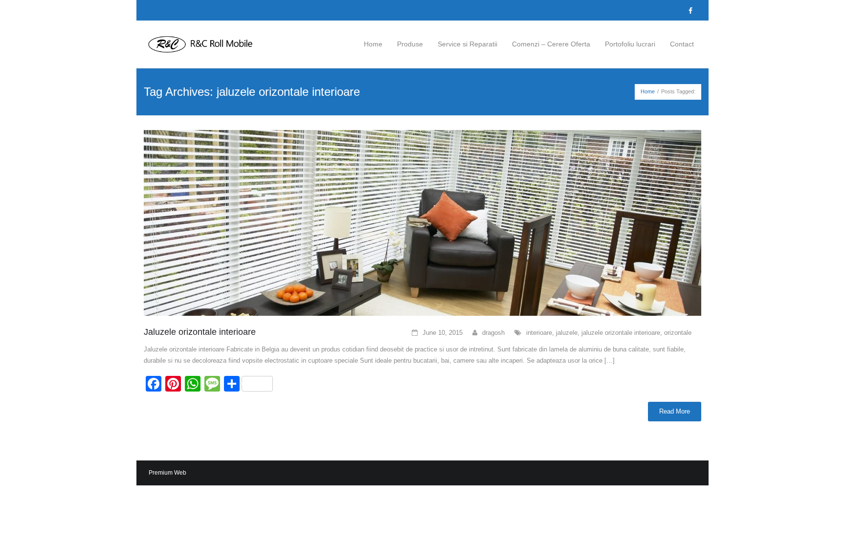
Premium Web (167, 472)
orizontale (677, 332)
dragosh (493, 332)
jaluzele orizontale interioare (620, 332)
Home (648, 91)
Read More (674, 411)
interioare (539, 332)
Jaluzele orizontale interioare (200, 332)
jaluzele (567, 332)
